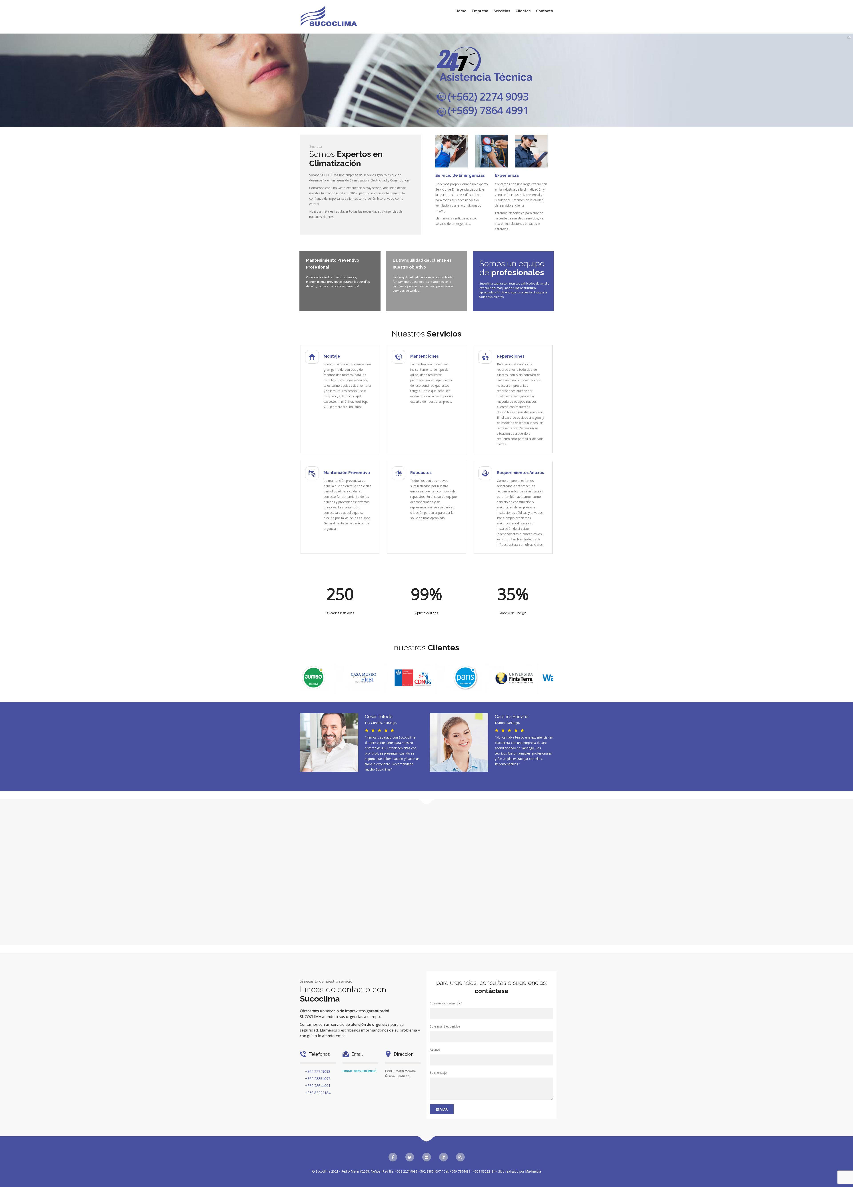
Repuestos (421, 472)
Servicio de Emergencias (460, 175)
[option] (306, 677)
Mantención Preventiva (347, 472)
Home (461, 11)
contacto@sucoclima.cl (360, 1070)
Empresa (480, 11)
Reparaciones (510, 356)
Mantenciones (424, 356)
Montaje (332, 356)
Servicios (502, 11)
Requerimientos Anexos (520, 472)
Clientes (523, 11)
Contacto (544, 11)
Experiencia (507, 175)
